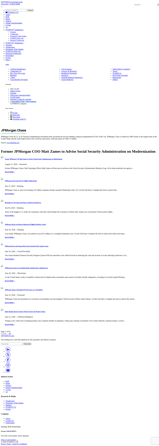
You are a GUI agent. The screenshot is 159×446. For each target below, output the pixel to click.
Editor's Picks (15, 91)
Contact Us (10, 421)
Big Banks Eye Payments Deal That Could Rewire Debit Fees (23, 203)
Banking (13, 75)
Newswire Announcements (20, 95)
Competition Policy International (23, 102)
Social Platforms (67, 80)
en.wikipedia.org (13, 143)
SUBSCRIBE (15, 4)
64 (10, 334)
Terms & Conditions (19, 444)
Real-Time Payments (120, 75)
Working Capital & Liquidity (20, 99)
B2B (7, 17)
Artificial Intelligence (18, 69)
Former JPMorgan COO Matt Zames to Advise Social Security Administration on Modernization (33, 159)
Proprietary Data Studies (18, 36)
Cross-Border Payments (19, 80)
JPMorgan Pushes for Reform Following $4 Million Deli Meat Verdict (25, 224)
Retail (8, 19)
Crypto (8, 25)
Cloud (12, 77)
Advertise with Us (19, 119)
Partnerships (10, 423)
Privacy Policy (6, 444)
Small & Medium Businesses (72, 77)
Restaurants (117, 77)
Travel (115, 71)
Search (30, 10)
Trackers (13, 32)
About (8, 419)
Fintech (8, 21)
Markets (9, 405)
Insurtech (64, 75)
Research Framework (17, 40)
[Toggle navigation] (2, 6)
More (8, 60)
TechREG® (117, 73)
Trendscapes (14, 34)
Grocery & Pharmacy (69, 71)
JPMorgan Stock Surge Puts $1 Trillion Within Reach (21, 181)
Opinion (13, 93)
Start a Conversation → (9, 440)
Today (8, 15)
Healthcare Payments (69, 73)
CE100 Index (15, 97)
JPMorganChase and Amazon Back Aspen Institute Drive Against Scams (26, 246)
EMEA (115, 80)
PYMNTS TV (13, 13)
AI (7, 27)
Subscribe (16, 115)
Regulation (10, 56)
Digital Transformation (14, 23)
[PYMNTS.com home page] (12, 2)
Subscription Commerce (121, 69)
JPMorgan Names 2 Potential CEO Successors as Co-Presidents (24, 290)
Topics (7, 64)
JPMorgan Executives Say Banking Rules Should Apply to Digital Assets (26, 268)
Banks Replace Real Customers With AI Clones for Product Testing (25, 311)
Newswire (4, 4)
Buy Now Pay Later (17, 73)
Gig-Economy (66, 69)
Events (8, 58)
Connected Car (15, 71)
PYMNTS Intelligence (14, 30)
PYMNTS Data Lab (16, 38)
